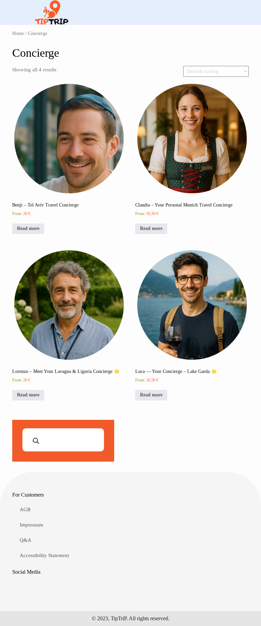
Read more (28, 228)
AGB (25, 509)
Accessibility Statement (44, 555)
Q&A (25, 540)
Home (18, 33)
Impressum (31, 524)
